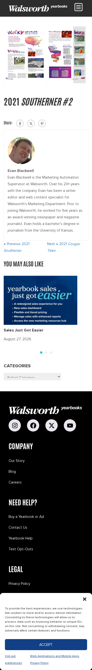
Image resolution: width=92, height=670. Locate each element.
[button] (84, 599)
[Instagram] (15, 425)
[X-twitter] (51, 425)
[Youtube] (70, 425)
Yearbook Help (21, 538)
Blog (12, 471)
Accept (46, 645)
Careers (15, 482)
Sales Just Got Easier (23, 330)
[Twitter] (31, 123)
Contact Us (18, 527)
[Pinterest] (42, 123)
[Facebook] (20, 123)
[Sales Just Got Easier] (40, 300)
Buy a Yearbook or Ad (26, 516)
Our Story (17, 461)
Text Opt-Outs (21, 549)
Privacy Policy (19, 583)
